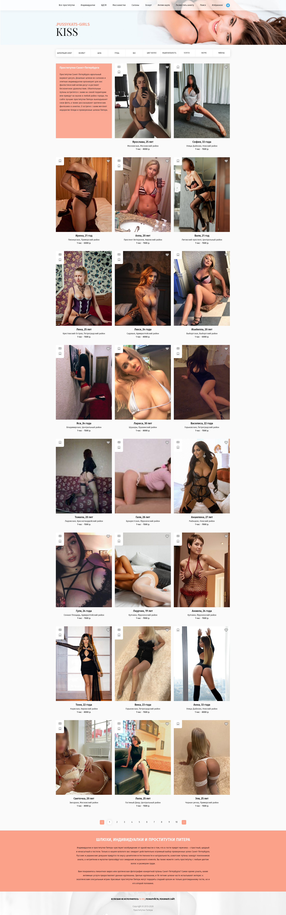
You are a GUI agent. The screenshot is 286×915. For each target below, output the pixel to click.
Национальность (169, 53)
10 (176, 822)
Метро (204, 53)
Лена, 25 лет (83, 329)
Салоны (135, 5)
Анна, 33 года (201, 704)
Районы (221, 53)
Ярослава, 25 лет (142, 142)
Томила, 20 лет (84, 517)
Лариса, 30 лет (143, 423)
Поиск (203, 5)
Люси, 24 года (142, 329)
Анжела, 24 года (202, 611)
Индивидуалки (88, 5)
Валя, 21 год (202, 235)
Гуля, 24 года (84, 611)
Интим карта (164, 5)
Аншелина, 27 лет (202, 517)
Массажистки (119, 5)
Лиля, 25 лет (142, 798)
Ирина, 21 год (84, 235)
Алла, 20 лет (142, 235)
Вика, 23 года (143, 704)
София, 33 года (201, 142)
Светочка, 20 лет (84, 798)
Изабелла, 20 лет (201, 329)
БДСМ (104, 5)
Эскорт (148, 5)
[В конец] (184, 822)
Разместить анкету (185, 5)
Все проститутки (67, 5)
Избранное (217, 5)
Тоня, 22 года (84, 704)
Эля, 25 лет (201, 798)
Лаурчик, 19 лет (143, 611)
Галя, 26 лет (143, 517)
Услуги (186, 53)
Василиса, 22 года (202, 423)
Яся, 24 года (84, 423)
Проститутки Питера (143, 910)
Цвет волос (152, 53)
